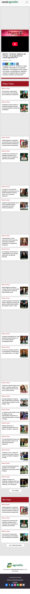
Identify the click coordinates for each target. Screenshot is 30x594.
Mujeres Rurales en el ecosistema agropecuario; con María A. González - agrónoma (10, 427)
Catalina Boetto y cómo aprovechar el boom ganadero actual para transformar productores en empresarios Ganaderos (10, 242)
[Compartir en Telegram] (15, 63)
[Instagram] (15, 585)
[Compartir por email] (17, 63)
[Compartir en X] (6, 63)
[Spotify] (18, 585)
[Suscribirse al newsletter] (20, 585)
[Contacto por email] (23, 585)
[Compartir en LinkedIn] (12, 63)
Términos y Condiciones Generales (15, 580)
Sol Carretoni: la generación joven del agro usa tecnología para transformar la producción (10, 93)
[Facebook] (6, 585)
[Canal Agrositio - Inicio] (10, 2)
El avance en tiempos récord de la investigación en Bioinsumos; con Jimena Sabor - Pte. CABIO (10, 351)
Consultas (15, 582)
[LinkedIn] (12, 585)
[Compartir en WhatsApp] (9, 63)
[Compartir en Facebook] (3, 63)
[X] (9, 585)
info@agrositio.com (16, 569)
